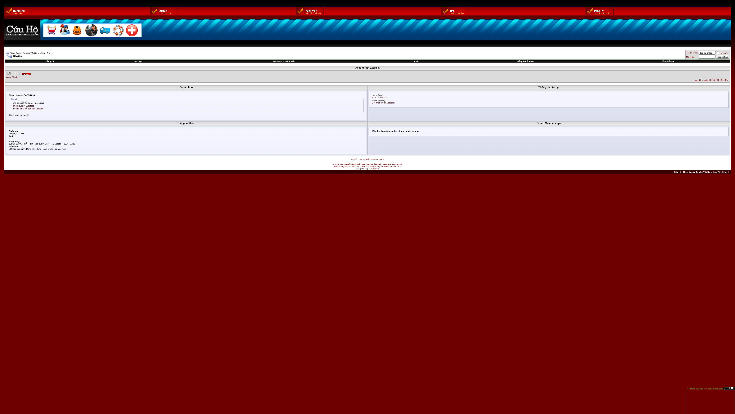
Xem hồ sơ (46, 53)
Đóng (732, 388)
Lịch (416, 61)
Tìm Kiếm (667, 61)
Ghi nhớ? (724, 53)
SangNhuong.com (364, 169)
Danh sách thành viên (284, 61)
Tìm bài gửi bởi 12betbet (22, 106)
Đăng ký (50, 61)
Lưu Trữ (717, 172)
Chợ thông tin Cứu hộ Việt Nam (24, 53)
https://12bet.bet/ (379, 97)
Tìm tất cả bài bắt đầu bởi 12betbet (27, 109)
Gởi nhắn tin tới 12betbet (383, 103)
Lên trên (726, 172)
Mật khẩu (690, 57)
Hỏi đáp (138, 61)
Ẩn (726, 388)
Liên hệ (677, 172)
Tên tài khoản (692, 53)
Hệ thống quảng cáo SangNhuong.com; (705, 389)
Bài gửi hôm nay (525, 61)
